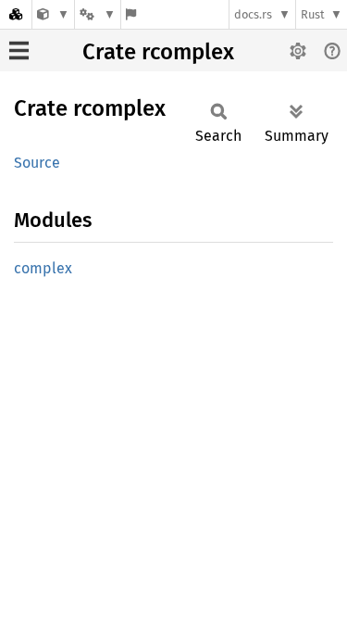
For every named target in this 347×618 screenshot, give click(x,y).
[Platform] (97, 14)
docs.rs (253, 14)
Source (37, 162)
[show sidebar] (19, 50)
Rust (313, 14)
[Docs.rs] (15, 14)
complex (43, 268)
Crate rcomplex (158, 52)
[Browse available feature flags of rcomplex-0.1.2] (131, 14)
